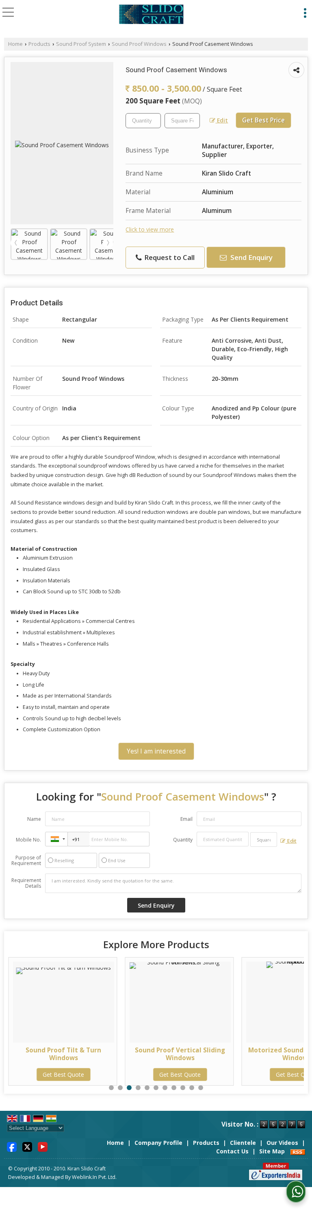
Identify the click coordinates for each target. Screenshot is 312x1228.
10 (191, 1087)
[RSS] (297, 1151)
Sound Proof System (81, 44)
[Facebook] (12, 1146)
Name (34, 819)
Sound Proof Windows (139, 44)
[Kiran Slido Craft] (151, 15)
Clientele (243, 1142)
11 (200, 1087)
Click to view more (150, 229)
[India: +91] (56, 839)
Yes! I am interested (156, 751)
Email (186, 819)
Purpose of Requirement (26, 860)
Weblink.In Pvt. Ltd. (94, 1177)
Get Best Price (263, 120)
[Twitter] (27, 1146)
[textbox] (182, 120)
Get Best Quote (132, 1074)
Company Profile (158, 1142)
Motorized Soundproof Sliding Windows (248, 1054)
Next (108, 243)
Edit (221, 120)
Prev (16, 243)
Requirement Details (26, 883)
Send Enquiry (251, 257)
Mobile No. (28, 839)
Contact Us (232, 1151)
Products (39, 44)
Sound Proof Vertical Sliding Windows (132, 1054)
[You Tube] (43, 1146)
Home (15, 44)
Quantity (183, 839)
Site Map (272, 1151)
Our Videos (282, 1142)
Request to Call (169, 257)
